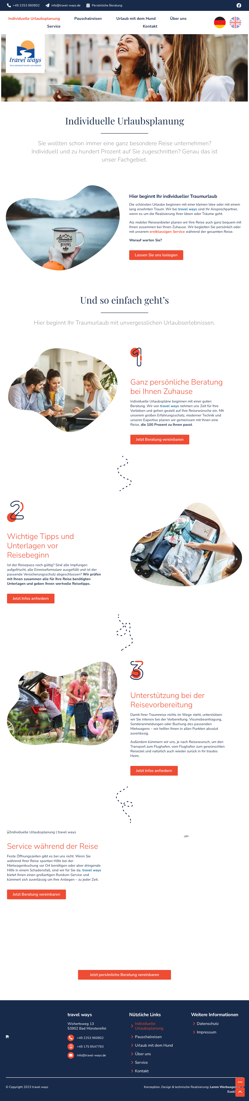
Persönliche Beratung (107, 5)
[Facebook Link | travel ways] (239, 5)
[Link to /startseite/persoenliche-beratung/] (88, 5)
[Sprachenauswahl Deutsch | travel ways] (220, 18)
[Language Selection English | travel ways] (235, 18)
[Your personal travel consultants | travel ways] (25, 36)
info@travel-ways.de (66, 5)
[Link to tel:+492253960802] (9, 5)
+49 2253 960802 (26, 5)
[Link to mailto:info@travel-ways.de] (47, 5)
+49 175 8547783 (90, 1047)
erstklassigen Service (167, 231)
